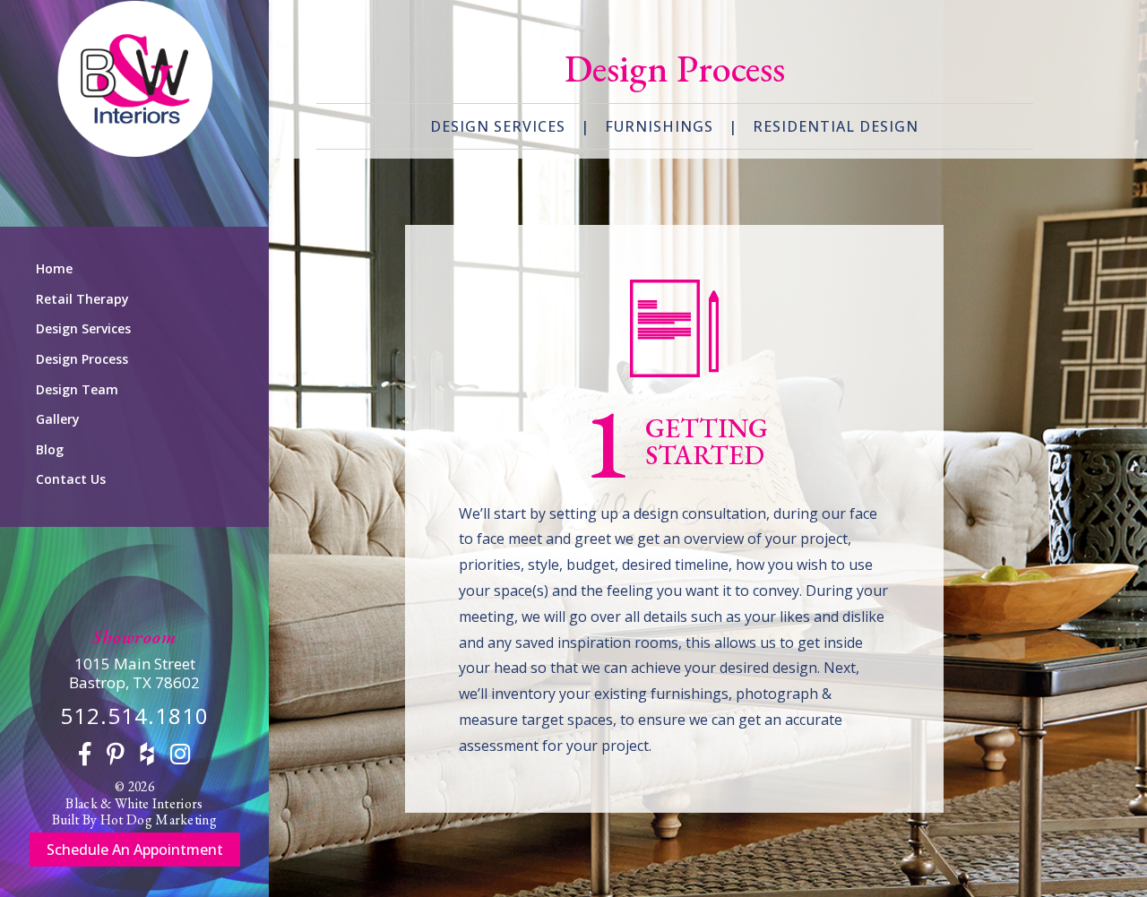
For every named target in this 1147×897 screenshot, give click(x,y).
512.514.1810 (134, 715)
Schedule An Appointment (135, 849)
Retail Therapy (82, 299)
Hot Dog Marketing (158, 819)
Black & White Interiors (134, 803)
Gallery (58, 419)
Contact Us (71, 479)
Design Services (83, 328)
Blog (50, 449)
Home (54, 268)
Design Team (77, 389)
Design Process (82, 359)
